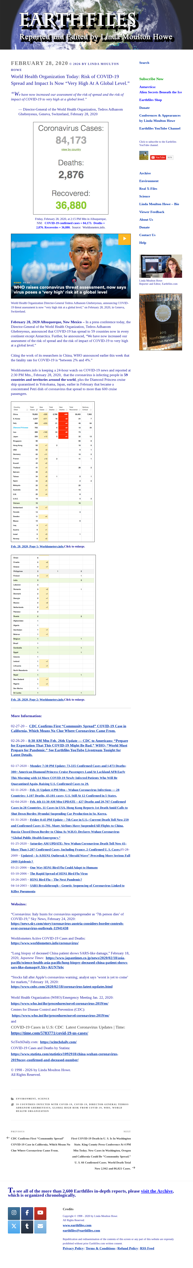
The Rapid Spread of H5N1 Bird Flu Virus (59, 873)
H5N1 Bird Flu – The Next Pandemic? (56, 879)
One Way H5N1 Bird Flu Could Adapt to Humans (64, 867)
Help (142, 243)
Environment (26, 1099)
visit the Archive (157, 1191)
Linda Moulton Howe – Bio (159, 204)
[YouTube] (40, 1213)
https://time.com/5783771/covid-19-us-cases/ (49, 1033)
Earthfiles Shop (150, 100)
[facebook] (27, 1213)
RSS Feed (147, 1248)
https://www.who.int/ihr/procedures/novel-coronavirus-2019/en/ (59, 1003)
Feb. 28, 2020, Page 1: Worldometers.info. (37, 546)
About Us (146, 219)
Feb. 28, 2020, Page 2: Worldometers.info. (37, 699)
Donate (144, 108)
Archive (145, 173)
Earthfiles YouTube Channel (159, 128)
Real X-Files (148, 189)
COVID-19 (80, 1104)
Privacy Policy (73, 1248)
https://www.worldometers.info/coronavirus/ (45, 943)
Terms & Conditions (100, 1248)
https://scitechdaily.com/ (58, 1042)
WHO (107, 1108)
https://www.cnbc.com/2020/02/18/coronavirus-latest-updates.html (62, 987)
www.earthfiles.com (77, 1225)
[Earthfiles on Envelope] (40, 1227)
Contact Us (147, 235)
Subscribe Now (151, 79)
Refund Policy (127, 1248)
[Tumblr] (27, 1227)
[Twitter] (14, 1227)
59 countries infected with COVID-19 (44, 1104)
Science (44, 1099)
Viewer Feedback (151, 212)
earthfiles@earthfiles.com (81, 1230)
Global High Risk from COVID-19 (77, 1108)
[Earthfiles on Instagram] (14, 1213)
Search (144, 63)
